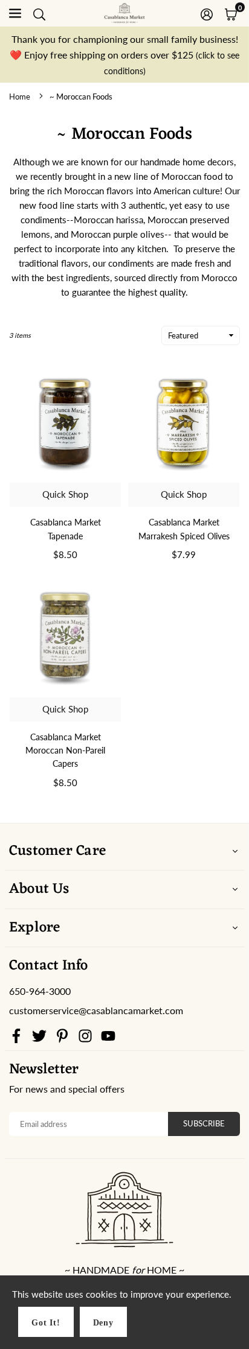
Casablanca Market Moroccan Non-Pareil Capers (65, 750)
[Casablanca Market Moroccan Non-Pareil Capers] (65, 636)
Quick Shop (65, 494)
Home (19, 96)
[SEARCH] (39, 13)
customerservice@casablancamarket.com (96, 1010)
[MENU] (15, 13)
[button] (231, 13)
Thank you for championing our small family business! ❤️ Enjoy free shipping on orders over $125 (124, 54)
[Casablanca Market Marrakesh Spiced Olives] (183, 422)
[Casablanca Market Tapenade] (65, 422)
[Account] (207, 13)
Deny (103, 1322)
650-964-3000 (40, 991)
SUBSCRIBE (204, 1123)
